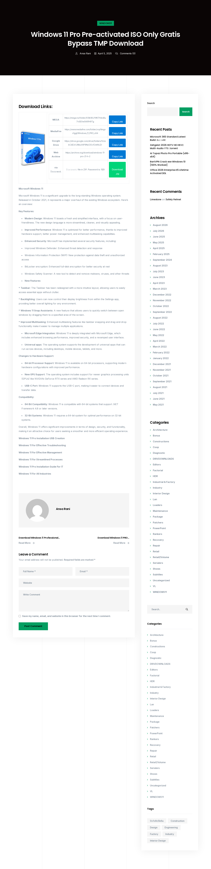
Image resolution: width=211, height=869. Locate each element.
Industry (157, 487)
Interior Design (161, 493)
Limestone (155, 199)
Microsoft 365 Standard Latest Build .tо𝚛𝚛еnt (168, 138)
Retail (156, 551)
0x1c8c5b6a (156, 820)
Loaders (157, 505)
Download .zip (117, 171)
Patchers (158, 522)
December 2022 (162, 294)
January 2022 (161, 358)
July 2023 (158, 271)
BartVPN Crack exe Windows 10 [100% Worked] (167, 163)
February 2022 (161, 352)
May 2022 (158, 335)
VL (154, 586)
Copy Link (117, 121)
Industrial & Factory (164, 482)
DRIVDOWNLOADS (163, 458)
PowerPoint (159, 528)
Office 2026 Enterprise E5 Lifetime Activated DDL (169, 171)
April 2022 (159, 340)
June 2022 (159, 329)
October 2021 (160, 375)
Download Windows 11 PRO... (113, 537)
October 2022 (161, 306)
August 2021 (160, 387)
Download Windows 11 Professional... (39, 537)
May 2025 (158, 242)
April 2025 (159, 248)
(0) (127, 53)
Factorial (158, 470)
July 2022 (158, 323)
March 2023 (160, 288)
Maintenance (160, 510)
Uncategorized (161, 580)
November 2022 (162, 300)
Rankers (157, 534)
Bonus (156, 435)
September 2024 (162, 259)
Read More (25, 543)
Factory (154, 834)
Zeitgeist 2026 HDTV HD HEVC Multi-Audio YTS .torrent (167, 147)
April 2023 (159, 283)
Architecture (160, 429)
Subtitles (158, 574)
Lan (155, 499)
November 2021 (162, 369)
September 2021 (162, 381)
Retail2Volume (161, 557)
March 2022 (160, 346)
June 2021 (158, 398)
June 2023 (159, 277)
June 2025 (159, 236)
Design (153, 827)
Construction (177, 820)
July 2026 (158, 230)
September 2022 (162, 312)
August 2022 (160, 317)
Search (151, 103)
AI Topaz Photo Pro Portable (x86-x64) (169, 155)
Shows (156, 568)
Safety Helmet (173, 199)
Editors (157, 464)
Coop (156, 447)
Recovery (158, 539)
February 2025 (161, 254)
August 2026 (160, 225)
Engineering (171, 827)
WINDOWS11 (105, 23)
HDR (155, 476)
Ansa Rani (85, 53)
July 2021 (158, 393)
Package (158, 516)
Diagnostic (159, 452)
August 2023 (160, 265)
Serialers (158, 562)
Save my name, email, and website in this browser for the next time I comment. (66, 616)
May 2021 (158, 404)
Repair (156, 545)
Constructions (161, 441)
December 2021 (162, 364)
